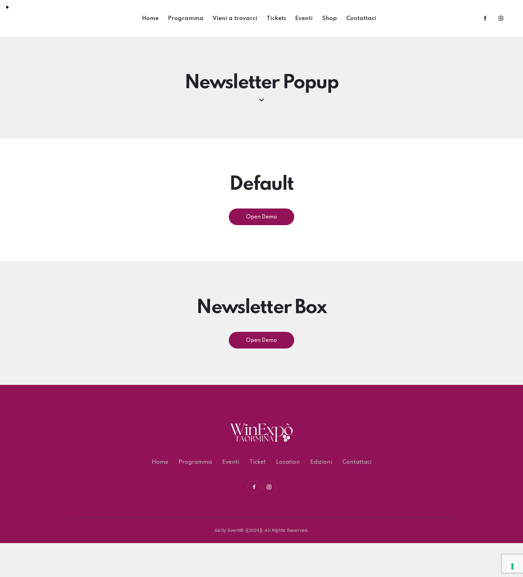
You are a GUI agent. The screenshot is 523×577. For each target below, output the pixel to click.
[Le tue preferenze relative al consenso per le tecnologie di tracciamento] (512, 566)
